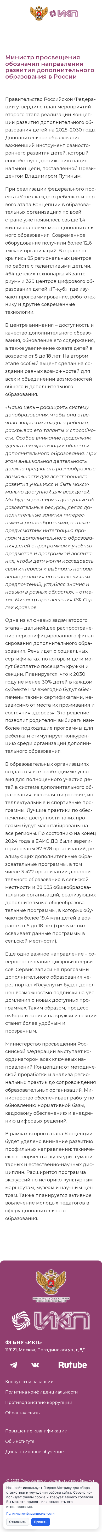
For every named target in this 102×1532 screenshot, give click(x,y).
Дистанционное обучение (34, 1451)
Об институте (20, 1441)
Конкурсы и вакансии (29, 1381)
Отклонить (17, 1522)
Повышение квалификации (36, 1431)
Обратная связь (22, 1412)
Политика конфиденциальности (41, 1392)
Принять (40, 1522)
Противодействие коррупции (38, 1402)
